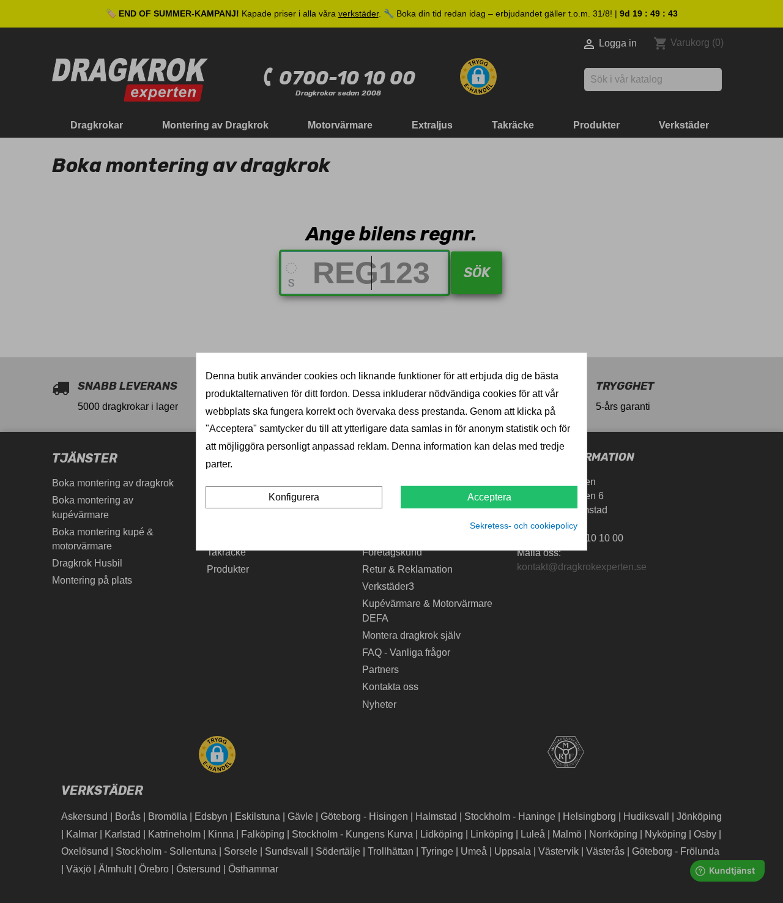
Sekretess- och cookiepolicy (523, 525)
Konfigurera (294, 497)
